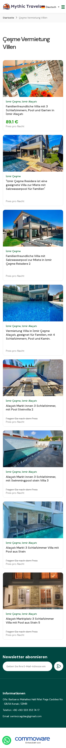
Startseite (8, 17)
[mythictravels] (22, 7)
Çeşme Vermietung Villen (33, 17)
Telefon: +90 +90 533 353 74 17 (21, 710)
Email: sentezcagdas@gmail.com (22, 716)
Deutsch (51, 7)
